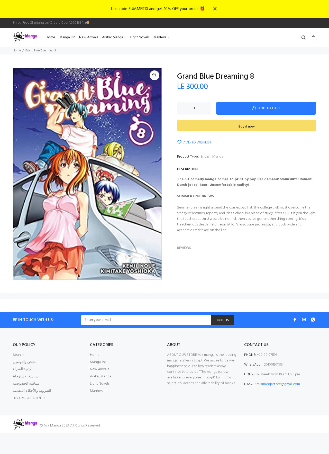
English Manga (211, 157)
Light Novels (99, 384)
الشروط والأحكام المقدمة (32, 391)
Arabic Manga (100, 376)
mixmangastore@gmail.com (278, 384)
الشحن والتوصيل (25, 362)
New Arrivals (99, 369)
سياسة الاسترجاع (26, 376)
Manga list (98, 362)
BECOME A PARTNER (29, 398)
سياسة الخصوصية (26, 384)
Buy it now (247, 127)
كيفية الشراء (22, 369)
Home (17, 50)
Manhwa (97, 391)
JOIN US (222, 320)
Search (18, 355)
